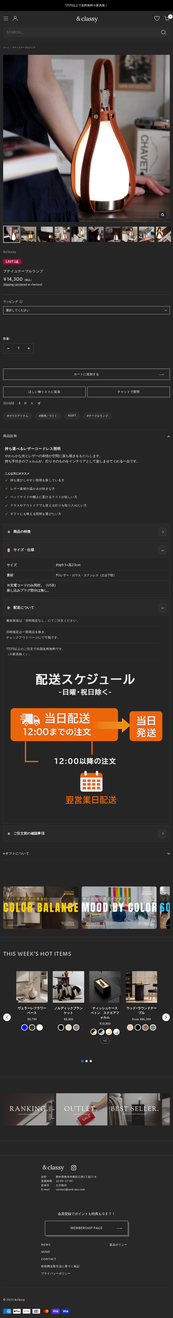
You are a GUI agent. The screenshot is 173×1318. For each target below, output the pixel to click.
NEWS (46, 1245)
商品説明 (10, 436)
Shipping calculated (15, 285)
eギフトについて (16, 853)
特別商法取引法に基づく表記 (60, 1266)
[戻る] (7, 1017)
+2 (105, 1040)
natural (130, 1027)
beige (69, 1027)
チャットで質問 (129, 391)
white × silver (116, 1032)
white (40, 1027)
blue (24, 1027)
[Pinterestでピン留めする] (25, 403)
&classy (9, 252)
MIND (45, 1252)
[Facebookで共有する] (19, 403)
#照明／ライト (48, 415)
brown (32, 1027)
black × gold (94, 1032)
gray (76, 1027)
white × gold (109, 1032)
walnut (145, 1027)
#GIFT (72, 415)
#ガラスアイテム (17, 415)
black (61, 1027)
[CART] (167, 19)
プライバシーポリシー (56, 1273)
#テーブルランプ (97, 415)
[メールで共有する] (39, 403)
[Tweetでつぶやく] (32, 403)
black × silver (101, 1032)
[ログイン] (15, 19)
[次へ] (166, 1017)
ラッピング (10, 301)
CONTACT (48, 1259)
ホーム (6, 47)
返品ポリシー (118, 1245)
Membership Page (86, 1228)
